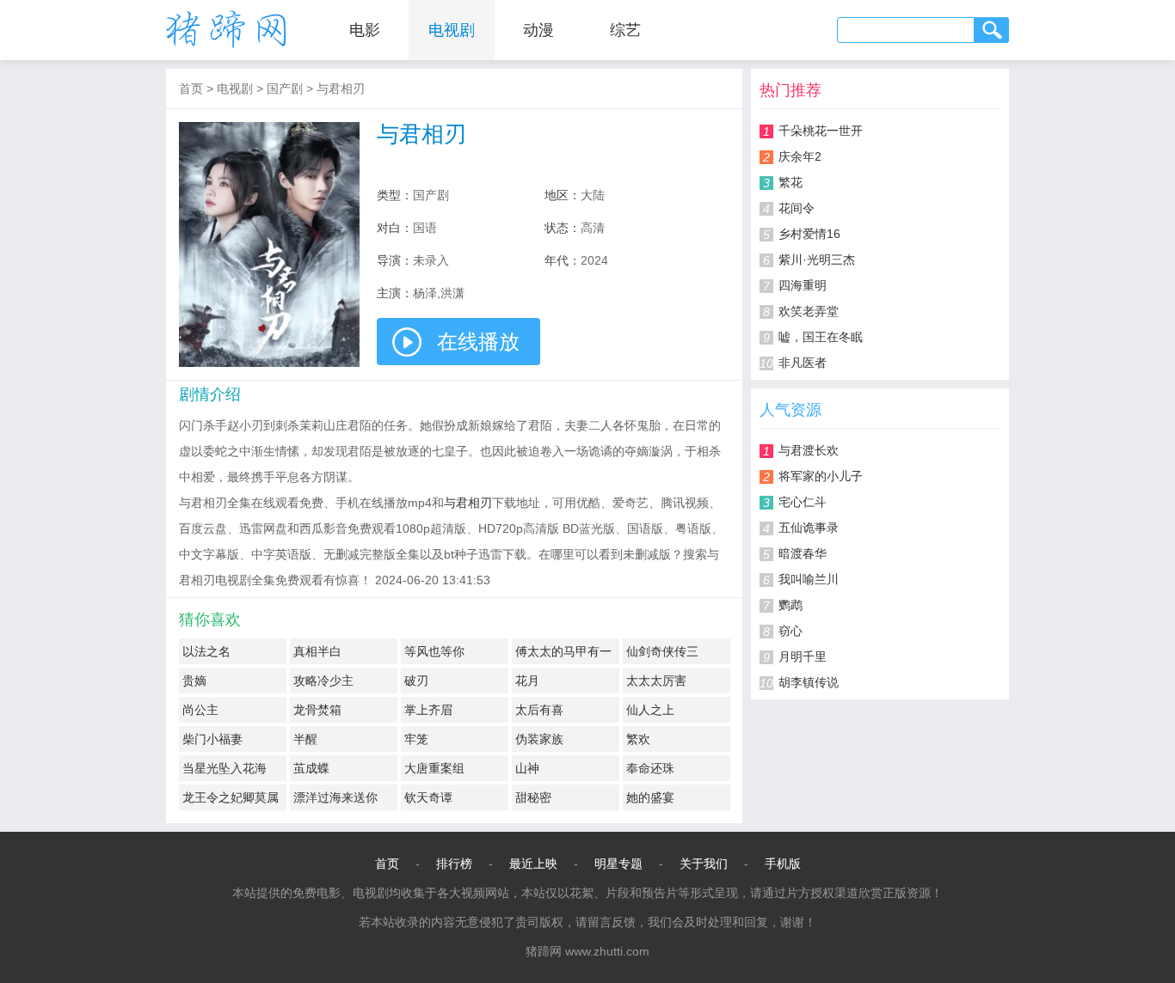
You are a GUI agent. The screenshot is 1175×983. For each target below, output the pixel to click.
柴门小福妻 (212, 739)
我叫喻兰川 (808, 579)
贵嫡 (194, 680)
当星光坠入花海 (224, 768)
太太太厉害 (656, 680)
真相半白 (317, 651)
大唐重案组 (434, 768)
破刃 (416, 680)
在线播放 (478, 341)
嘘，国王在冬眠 (820, 337)
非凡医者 (802, 362)
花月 (527, 680)
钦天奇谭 (428, 797)
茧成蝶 (311, 768)
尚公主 (200, 710)
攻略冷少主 (323, 680)
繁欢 (638, 739)
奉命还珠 (650, 768)
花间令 (796, 208)
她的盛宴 (650, 797)
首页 (191, 88)
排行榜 (454, 863)
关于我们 (704, 863)
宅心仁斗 (802, 502)
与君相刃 (341, 88)
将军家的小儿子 (820, 476)
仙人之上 (650, 710)
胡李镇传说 (808, 682)
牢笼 (416, 739)
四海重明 (802, 285)
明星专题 (618, 863)
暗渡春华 (802, 553)
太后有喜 (539, 710)
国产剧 (285, 88)
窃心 (790, 631)
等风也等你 (434, 651)
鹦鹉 (790, 605)
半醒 (305, 739)
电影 (364, 30)
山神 (527, 768)
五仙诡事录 (808, 527)
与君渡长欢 (808, 450)
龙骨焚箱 (317, 710)
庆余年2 (799, 156)
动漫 (538, 30)
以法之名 (206, 651)
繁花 (790, 182)
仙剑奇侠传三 (662, 651)
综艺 (625, 30)
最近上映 (533, 863)
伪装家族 (539, 739)
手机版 (783, 863)
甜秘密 (533, 797)
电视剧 (451, 30)
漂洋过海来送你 (335, 797)
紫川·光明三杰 (816, 259)
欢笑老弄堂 (808, 311)
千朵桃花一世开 (820, 130)
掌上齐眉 (428, 710)
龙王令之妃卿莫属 (230, 797)
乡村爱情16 (809, 234)
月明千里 (802, 656)
